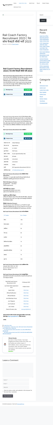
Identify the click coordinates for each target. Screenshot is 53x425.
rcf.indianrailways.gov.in (18, 170)
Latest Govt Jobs (23, 3)
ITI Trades (6, 215)
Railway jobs (8, 328)
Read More (10, 351)
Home (15, 3)
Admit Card (31, 3)
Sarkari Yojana (45, 3)
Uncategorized (43, 103)
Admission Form (17, 7)
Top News (42, 101)
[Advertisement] (18, 56)
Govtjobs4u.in (7, 326)
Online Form (43, 94)
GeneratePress (20, 404)
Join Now (28, 89)
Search (41, 15)
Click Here (26, 290)
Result (38, 3)
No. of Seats (23, 215)
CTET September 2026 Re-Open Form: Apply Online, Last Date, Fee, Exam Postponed (45, 46)
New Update (43, 92)
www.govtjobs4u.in (26, 309)
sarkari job (13, 328)
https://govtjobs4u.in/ (13, 316)
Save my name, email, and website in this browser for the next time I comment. (18, 391)
